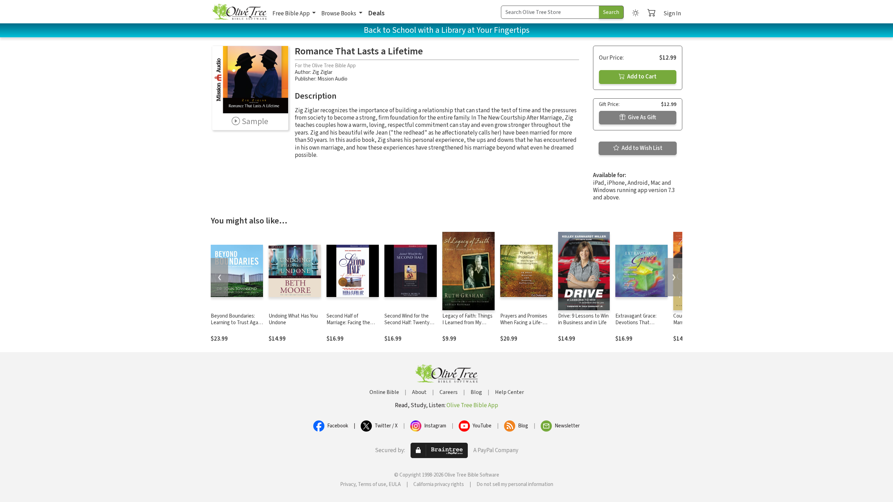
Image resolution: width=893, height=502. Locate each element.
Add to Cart (641, 77)
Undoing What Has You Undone (293, 319)
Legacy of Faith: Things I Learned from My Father (467, 322)
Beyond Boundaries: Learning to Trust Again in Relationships (236, 322)
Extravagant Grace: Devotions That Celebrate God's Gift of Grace (639, 326)
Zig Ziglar (322, 72)
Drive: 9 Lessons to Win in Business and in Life (583, 319)
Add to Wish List (641, 148)
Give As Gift (641, 117)
